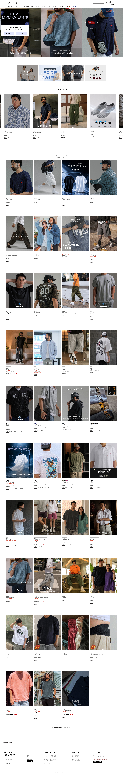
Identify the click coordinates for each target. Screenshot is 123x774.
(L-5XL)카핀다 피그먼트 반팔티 (65, 654)
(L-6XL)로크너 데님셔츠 (36, 255)
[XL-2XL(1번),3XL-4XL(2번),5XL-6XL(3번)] (41, 313)
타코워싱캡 (63, 424)
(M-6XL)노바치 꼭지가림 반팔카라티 (94, 482)
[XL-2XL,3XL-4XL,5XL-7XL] (94, 370)
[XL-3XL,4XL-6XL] (37, 200)
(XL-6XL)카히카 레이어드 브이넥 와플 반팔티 (27, 132)
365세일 (59, 6)
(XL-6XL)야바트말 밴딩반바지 (94, 255)
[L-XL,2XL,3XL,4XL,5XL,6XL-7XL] (67, 712)
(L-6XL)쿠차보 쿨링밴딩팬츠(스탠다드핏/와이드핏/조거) (41, 597)
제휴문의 (30, 761)
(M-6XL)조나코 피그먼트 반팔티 (65, 482)
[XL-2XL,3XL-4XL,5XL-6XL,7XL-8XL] (12, 256)
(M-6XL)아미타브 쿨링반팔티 (93, 312)
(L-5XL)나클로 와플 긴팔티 (9, 369)
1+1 (13, 6)
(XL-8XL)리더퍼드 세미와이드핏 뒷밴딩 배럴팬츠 (12, 255)
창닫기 (21, 33)
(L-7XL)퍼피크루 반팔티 (81, 132)
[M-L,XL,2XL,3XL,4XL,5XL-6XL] (67, 484)
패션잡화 (56, 6)
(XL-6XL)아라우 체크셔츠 (53, 132)
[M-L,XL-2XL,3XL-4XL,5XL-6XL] (95, 314)
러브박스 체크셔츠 (92, 198)
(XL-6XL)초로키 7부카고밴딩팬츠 (65, 370)
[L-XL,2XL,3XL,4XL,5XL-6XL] (39, 599)
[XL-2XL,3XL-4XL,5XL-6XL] (66, 257)
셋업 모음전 (48, 6)
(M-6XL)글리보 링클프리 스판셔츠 (93, 539)
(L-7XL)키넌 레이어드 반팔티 (11, 539)
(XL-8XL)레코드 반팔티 (64, 597)
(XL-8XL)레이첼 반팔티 (8, 654)
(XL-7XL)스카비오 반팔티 (92, 369)
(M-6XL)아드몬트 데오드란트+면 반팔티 (66, 199)
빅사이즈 (23, 6)
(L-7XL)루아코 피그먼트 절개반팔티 (66, 539)
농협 (72, 756)
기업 (72, 759)
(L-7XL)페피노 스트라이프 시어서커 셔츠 (113, 132)
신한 (72, 755)
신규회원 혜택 (74, 6)
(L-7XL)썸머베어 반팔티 (36, 482)
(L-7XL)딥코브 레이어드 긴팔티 (37, 654)
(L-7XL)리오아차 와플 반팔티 (9, 199)
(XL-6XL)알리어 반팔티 (8, 710)
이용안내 (28, 756)
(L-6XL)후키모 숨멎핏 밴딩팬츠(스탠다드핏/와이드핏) (96, 654)
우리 (72, 760)
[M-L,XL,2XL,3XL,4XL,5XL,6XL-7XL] (12, 485)
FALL (70, 6)
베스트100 (20, 6)
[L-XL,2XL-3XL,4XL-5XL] (10, 371)
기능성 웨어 (52, 6)
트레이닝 (39, 6)
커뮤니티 (63, 6)
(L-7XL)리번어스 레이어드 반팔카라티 (38, 425)
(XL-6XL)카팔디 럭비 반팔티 (9, 425)
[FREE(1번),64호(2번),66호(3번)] (67, 426)
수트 (44, 6)
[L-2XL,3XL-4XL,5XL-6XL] (38, 256)
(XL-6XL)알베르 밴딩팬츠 (64, 312)
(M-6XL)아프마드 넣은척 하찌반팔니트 (10, 597)
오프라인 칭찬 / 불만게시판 (8, 763)
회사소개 (28, 755)
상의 (34, 6)
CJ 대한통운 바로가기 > (97, 761)
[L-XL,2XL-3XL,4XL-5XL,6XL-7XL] (12, 200)
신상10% (16, 6)
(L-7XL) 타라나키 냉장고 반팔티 (9, 312)
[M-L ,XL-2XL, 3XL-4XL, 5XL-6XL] (95, 484)
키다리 (28, 6)
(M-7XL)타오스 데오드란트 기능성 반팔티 (11, 482)
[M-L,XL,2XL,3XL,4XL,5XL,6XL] (67, 200)
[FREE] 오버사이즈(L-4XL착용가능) (94, 200)
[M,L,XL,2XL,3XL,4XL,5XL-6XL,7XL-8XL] (41, 713)
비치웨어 (42, 6)
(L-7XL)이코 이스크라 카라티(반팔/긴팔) (66, 710)
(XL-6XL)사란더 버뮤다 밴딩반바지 (38, 199)
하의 (36, 6)
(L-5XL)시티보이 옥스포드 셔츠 (37, 369)
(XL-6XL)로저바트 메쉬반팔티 (37, 312)
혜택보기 (8, 33)
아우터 (32, 6)
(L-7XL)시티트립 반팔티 (92, 597)
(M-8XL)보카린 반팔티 (38, 711)
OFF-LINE (66, 6)
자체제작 (10, 6)
